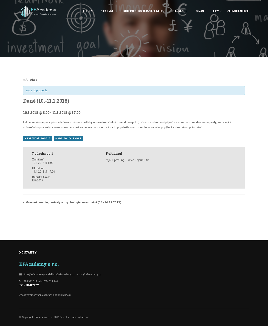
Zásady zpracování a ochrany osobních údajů (45, 294)
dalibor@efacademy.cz (61, 274)
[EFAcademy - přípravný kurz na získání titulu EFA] (38, 13)
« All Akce (30, 80)
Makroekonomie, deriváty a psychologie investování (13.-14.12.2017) (72, 202)
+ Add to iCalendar (68, 138)
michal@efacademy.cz (88, 274)
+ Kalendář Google (37, 138)
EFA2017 (37, 180)
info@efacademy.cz (35, 274)
